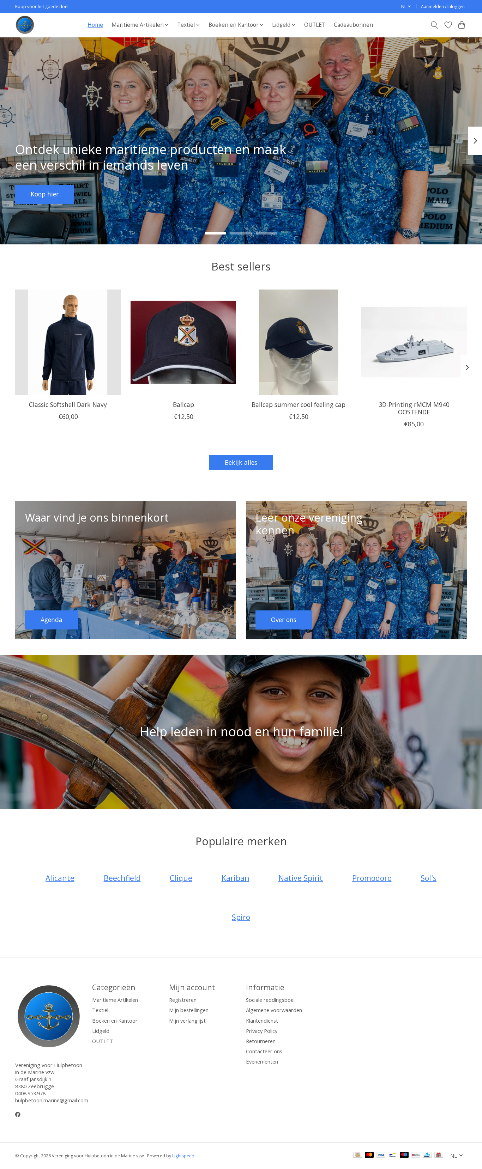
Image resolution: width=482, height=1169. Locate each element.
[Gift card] (438, 1155)
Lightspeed (183, 1156)
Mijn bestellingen (189, 1009)
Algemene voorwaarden (274, 1009)
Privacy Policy (261, 1030)
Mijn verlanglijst (187, 1020)
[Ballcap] (183, 342)
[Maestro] (404, 1155)
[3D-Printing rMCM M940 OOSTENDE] (414, 342)
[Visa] (381, 1155)
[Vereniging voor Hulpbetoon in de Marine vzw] (25, 25)
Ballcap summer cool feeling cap (298, 404)
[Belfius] (415, 1155)
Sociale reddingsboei (270, 999)
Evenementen (262, 1061)
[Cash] (357, 1155)
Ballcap (183, 404)
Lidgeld (100, 1030)
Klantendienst (262, 1020)
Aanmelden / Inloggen (443, 7)
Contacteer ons (264, 1051)
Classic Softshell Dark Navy (68, 404)
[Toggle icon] (434, 25)
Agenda (42, 194)
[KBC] (427, 1155)
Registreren (183, 999)
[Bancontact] (392, 1155)
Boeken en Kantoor (115, 1020)
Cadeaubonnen (353, 25)
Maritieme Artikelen (115, 999)
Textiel (100, 1009)
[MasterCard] (369, 1155)
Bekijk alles (241, 462)
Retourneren (261, 1041)
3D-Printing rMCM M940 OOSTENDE (414, 408)
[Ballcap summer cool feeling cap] (298, 342)
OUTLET (314, 25)
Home (95, 25)
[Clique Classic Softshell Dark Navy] (68, 342)
